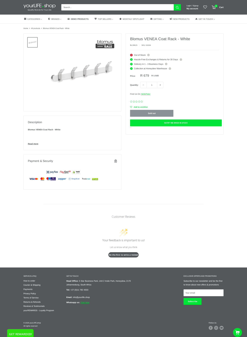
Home (25, 28)
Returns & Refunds (32, 302)
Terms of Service (31, 298)
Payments (27, 289)
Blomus (133, 45)
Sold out (152, 113)
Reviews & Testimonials (34, 306)
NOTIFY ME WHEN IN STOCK (176, 123)
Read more (33, 144)
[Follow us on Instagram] (216, 328)
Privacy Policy (29, 293)
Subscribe (192, 301)
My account (192, 8)
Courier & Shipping (31, 285)
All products (35, 28)
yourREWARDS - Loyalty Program (38, 310)
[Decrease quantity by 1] (143, 85)
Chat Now (84, 302)
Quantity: (134, 85)
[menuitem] (32, 19)
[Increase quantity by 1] (160, 85)
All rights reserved (30, 326)
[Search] (177, 7)
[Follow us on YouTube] (222, 328)
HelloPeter (145, 94)
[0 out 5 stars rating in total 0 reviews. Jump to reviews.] (137, 101)
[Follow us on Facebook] (211, 328)
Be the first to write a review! (123, 254)
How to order (29, 281)
